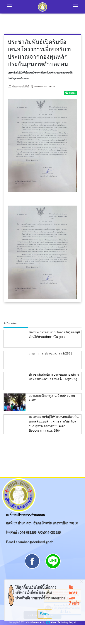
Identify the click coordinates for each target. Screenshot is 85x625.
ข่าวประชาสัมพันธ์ (20, 86)
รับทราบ (44, 614)
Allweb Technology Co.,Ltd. (63, 622)
